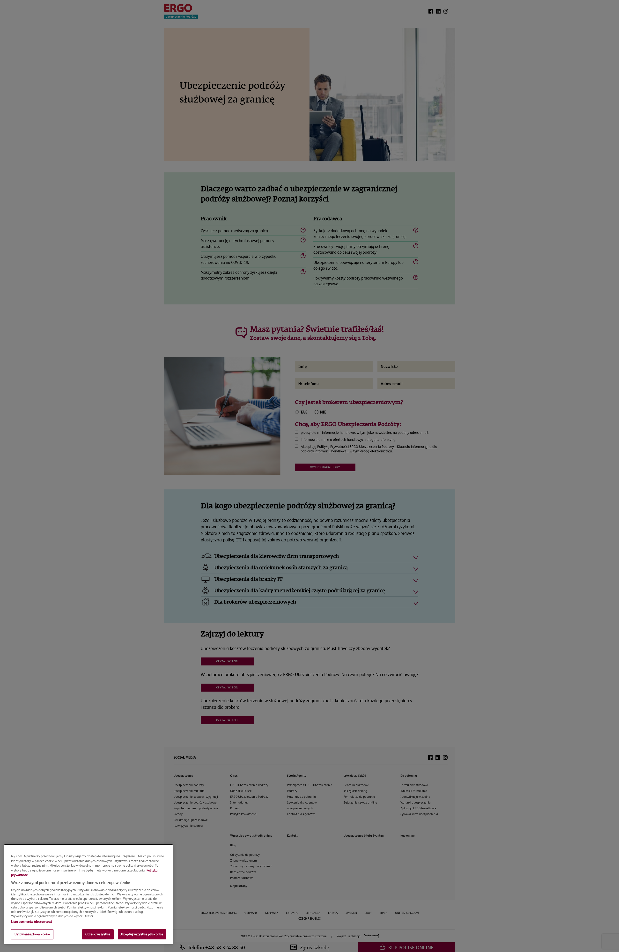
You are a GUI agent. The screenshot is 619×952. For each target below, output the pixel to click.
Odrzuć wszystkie (97, 934)
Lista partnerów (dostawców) (31, 921)
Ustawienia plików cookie (32, 934)
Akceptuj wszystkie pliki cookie (141, 934)
